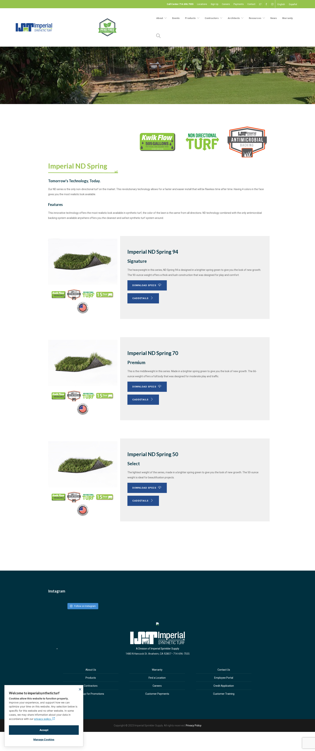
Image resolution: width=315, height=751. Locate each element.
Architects (234, 18)
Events (176, 18)
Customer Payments (157, 693)
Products (90, 677)
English (281, 4)
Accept (44, 730)
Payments (239, 4)
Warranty (287, 18)
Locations (202, 4)
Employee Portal (223, 677)
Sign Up (214, 4)
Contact (251, 4)
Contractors (212, 18)
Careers (226, 4)
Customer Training (223, 693)
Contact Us (223, 669)
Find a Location (157, 677)
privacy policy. (43, 718)
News (273, 18)
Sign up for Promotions (90, 693)
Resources (255, 18)
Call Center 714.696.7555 (180, 4)
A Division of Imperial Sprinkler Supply (157, 648)
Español (293, 4)
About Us (90, 669)
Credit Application (223, 685)
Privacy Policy (193, 725)
